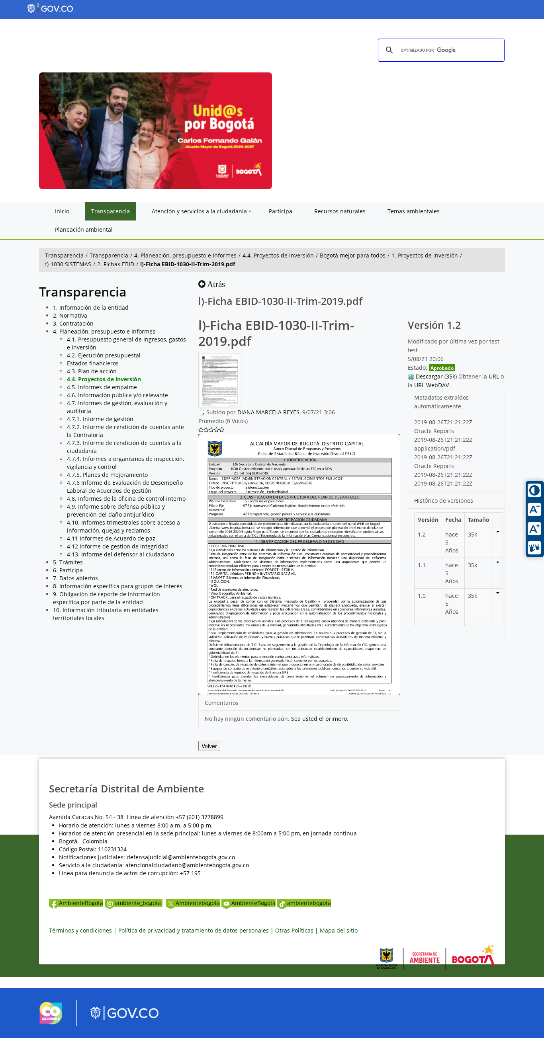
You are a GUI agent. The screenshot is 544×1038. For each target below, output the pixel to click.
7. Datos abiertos (75, 578)
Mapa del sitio (339, 930)
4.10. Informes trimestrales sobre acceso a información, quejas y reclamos (123, 526)
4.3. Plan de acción (92, 371)
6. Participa (68, 570)
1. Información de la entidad (91, 307)
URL (494, 376)
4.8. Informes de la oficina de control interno (126, 498)
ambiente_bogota (138, 903)
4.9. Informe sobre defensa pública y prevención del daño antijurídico (116, 510)
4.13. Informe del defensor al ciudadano (120, 554)
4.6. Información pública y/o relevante (117, 395)
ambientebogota (309, 903)
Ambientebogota (198, 903)
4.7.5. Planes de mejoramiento (107, 474)
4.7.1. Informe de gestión (100, 419)
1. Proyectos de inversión (424, 255)
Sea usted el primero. (319, 718)
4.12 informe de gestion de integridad (117, 546)
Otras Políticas (294, 930)
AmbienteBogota (81, 903)
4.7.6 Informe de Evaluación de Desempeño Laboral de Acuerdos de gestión (125, 486)
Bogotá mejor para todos (352, 255)
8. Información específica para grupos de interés (117, 586)
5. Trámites (68, 562)
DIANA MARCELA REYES (268, 412)
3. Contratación (73, 323)
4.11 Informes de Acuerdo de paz (111, 538)
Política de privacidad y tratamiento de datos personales (193, 930)
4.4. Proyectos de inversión (278, 255)
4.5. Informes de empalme (102, 387)
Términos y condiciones (80, 930)
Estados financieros (93, 363)
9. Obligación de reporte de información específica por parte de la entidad (106, 598)
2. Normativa (70, 315)
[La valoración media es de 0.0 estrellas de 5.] (201, 430)
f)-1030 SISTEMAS (68, 264)
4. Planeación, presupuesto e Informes (185, 255)
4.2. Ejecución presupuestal (104, 355)
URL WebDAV (431, 385)
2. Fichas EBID (115, 264)
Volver (209, 746)
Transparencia (64, 255)
